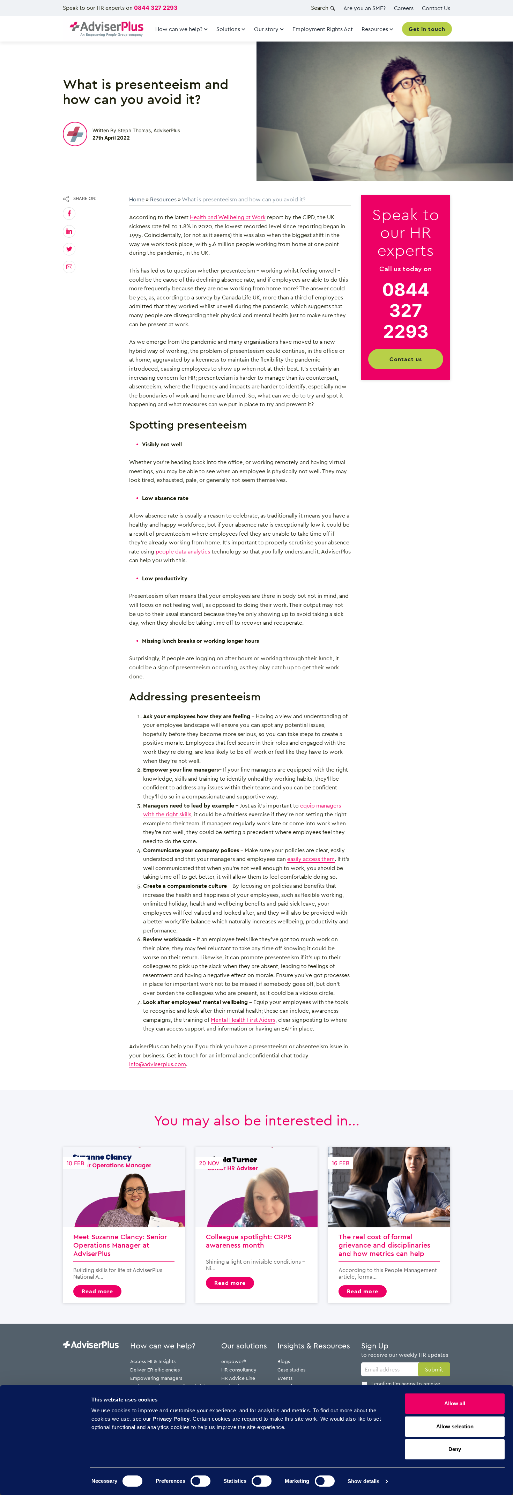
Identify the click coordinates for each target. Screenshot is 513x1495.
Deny (454, 1449)
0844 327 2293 (156, 7)
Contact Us (436, 8)
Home (136, 199)
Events (284, 1378)
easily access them (311, 858)
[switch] (200, 1481)
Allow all (454, 1403)
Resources (163, 199)
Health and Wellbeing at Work (228, 217)
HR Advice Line (238, 1378)
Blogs (283, 1361)
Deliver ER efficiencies (155, 1370)
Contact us (405, 358)
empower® (233, 1361)
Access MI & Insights (153, 1361)
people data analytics (183, 551)
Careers (404, 8)
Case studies (291, 1370)
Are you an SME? (364, 8)
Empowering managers (156, 1378)
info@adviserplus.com (157, 1064)
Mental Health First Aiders (243, 1019)
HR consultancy (238, 1370)
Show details (363, 1481)
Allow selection (455, 1426)
